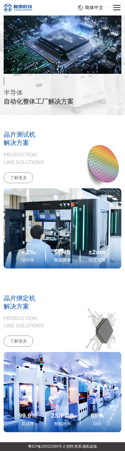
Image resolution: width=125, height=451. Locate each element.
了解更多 (18, 177)
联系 (78, 446)
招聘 (69, 446)
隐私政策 (90, 446)
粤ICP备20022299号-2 (46, 446)
